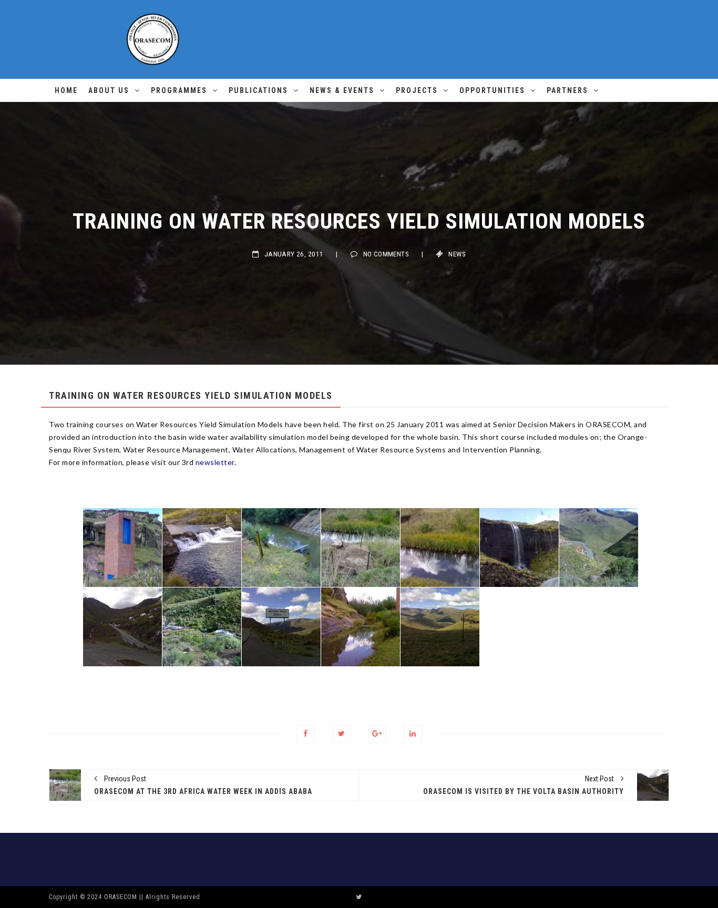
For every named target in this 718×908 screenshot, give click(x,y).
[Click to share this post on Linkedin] (413, 734)
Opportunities (492, 90)
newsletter (215, 462)
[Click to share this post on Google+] (377, 734)
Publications (258, 90)
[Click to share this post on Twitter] (341, 734)
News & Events (342, 90)
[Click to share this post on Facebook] (305, 734)
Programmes (179, 90)
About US (108, 90)
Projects (417, 90)
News (457, 254)
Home (66, 90)
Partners (567, 90)
